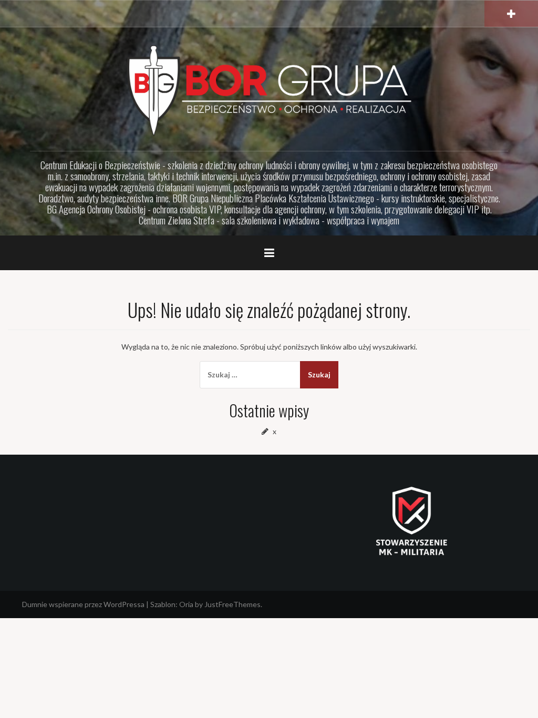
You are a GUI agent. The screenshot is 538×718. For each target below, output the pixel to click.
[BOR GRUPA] (269, 89)
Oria (186, 604)
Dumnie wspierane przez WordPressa (83, 604)
